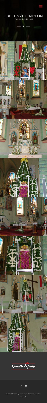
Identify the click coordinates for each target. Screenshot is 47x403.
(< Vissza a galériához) (23, 19)
